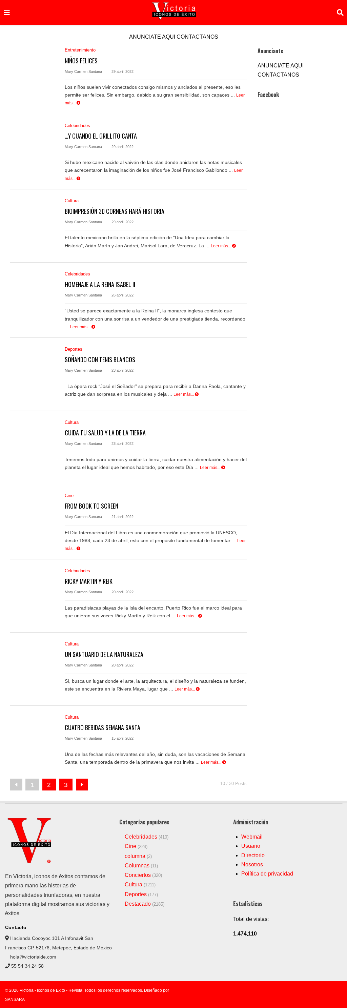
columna (135, 856)
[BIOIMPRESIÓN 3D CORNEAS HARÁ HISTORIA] (34, 225)
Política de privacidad (267, 874)
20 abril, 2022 (122, 592)
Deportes (73, 349)
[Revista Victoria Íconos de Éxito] (30, 862)
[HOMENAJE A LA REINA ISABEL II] (34, 299)
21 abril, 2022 (122, 517)
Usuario (250, 846)
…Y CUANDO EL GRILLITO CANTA (101, 135)
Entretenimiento (80, 50)
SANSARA (15, 999)
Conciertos (138, 875)
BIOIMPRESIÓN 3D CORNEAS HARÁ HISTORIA (114, 211)
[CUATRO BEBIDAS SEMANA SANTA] (34, 742)
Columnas (137, 865)
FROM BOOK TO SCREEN (91, 505)
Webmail (252, 837)
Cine (69, 495)
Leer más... (221, 246)
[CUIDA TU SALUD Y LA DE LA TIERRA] (34, 447)
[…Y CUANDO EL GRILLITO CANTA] (34, 150)
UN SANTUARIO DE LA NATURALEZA (104, 654)
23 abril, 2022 (122, 370)
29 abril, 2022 (122, 71)
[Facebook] (318, 990)
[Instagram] (329, 990)
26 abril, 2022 (122, 295)
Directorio (253, 855)
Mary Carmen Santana (83, 71)
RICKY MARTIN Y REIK (89, 581)
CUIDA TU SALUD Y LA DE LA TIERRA (105, 432)
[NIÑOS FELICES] (34, 75)
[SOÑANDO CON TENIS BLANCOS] (34, 374)
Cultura (72, 200)
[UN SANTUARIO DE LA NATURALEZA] (34, 669)
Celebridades (77, 125)
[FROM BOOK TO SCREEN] (34, 520)
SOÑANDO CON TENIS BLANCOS (100, 359)
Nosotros (252, 864)
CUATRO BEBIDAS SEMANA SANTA (102, 727)
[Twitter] (340, 990)
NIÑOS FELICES (81, 60)
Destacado (138, 904)
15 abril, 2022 (122, 738)
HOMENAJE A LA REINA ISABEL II (100, 284)
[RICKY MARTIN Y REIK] (34, 595)
